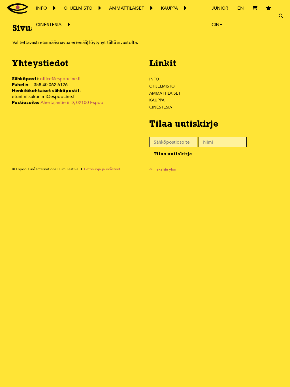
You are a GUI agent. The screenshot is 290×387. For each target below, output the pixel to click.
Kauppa (157, 100)
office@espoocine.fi (60, 79)
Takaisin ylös (165, 169)
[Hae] (281, 16)
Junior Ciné (220, 16)
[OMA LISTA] (268, 16)
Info (154, 79)
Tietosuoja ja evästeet (102, 169)
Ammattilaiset (165, 93)
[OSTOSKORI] (255, 16)
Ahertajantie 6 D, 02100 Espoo (71, 102)
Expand (53, 8)
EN (240, 8)
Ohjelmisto (162, 86)
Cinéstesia (160, 107)
